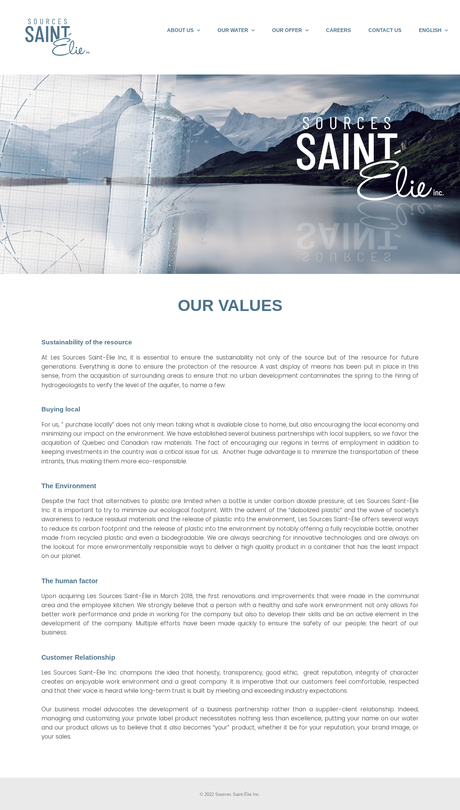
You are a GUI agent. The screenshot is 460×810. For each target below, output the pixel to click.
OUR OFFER (287, 30)
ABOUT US (180, 30)
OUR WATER (233, 30)
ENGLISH (430, 30)
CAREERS (338, 30)
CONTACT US (384, 30)
